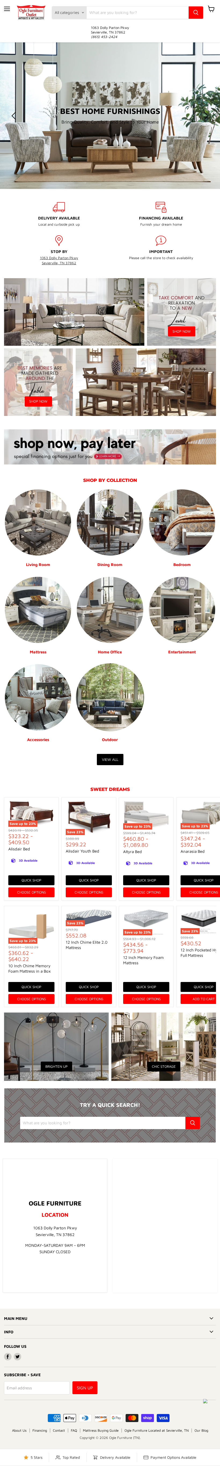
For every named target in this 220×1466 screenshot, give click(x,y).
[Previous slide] (14, 115)
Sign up (85, 1387)
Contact (59, 1430)
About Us (19, 1430)
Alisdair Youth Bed (82, 851)
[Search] (196, 12)
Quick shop (31, 880)
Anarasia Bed (193, 851)
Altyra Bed (132, 851)
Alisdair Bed (19, 849)
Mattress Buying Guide (101, 1430)
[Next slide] (205, 115)
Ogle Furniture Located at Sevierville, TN (156, 1430)
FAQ (74, 1430)
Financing (39, 1430)
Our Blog (201, 1430)
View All (110, 759)
